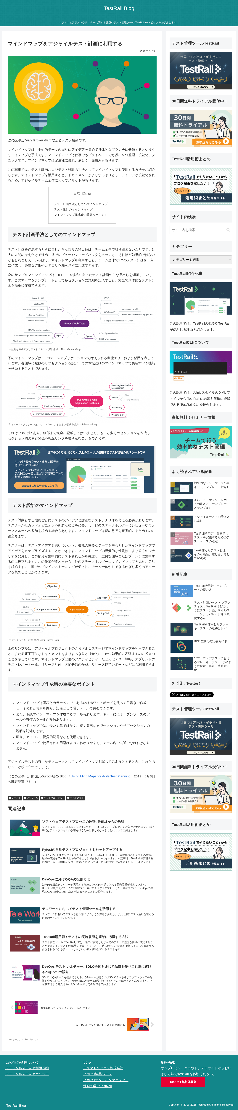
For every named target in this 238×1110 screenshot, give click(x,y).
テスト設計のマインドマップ (73, 209)
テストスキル (77, 798)
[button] (228, 230)
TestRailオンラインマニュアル (105, 1080)
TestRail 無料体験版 (183, 1081)
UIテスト (16, 798)
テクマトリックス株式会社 (103, 1068)
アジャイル (32, 798)
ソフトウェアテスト (54, 798)
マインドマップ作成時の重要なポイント (80, 214)
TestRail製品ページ (97, 1074)
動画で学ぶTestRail (97, 1086)
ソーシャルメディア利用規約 (27, 1068)
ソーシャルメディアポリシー (27, 1074)
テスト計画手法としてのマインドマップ (80, 204)
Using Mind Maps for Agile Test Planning (101, 776)
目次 (76, 193)
